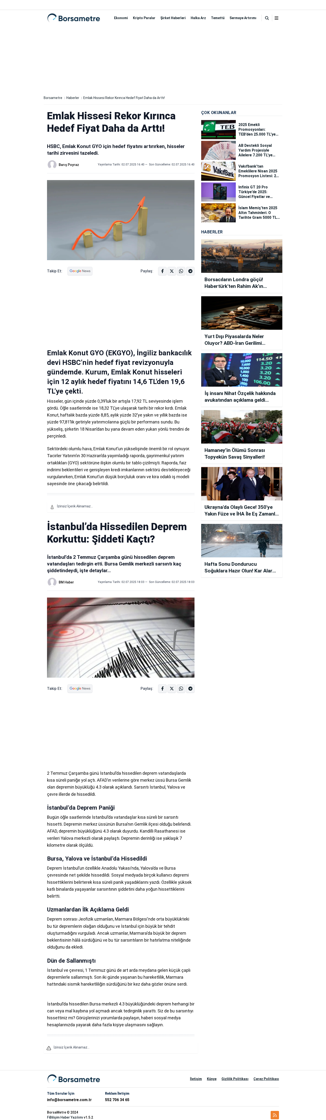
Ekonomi (121, 18)
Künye (211, 1079)
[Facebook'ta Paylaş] (162, 271)
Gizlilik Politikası (234, 1079)
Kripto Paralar (144, 18)
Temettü (218, 18)
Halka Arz (198, 18)
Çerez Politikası (266, 1079)
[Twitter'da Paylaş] (172, 271)
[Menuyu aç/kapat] (276, 18)
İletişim (196, 1079)
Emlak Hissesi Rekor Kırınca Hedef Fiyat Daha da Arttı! (124, 98)
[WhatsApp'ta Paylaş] (190, 271)
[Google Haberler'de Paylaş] (80, 271)
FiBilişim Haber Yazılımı (65, 1117)
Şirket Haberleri (173, 18)
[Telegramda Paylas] (181, 271)
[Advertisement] (163, 59)
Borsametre (53, 98)
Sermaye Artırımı (243, 18)
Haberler (72, 98)
